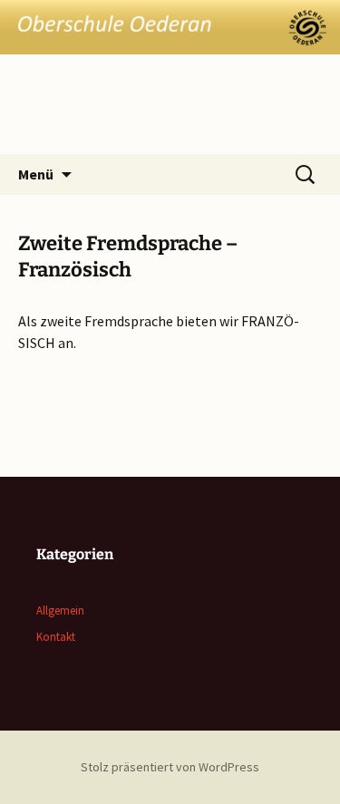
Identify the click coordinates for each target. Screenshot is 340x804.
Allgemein (60, 610)
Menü (35, 174)
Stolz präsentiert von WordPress (170, 767)
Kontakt (55, 636)
